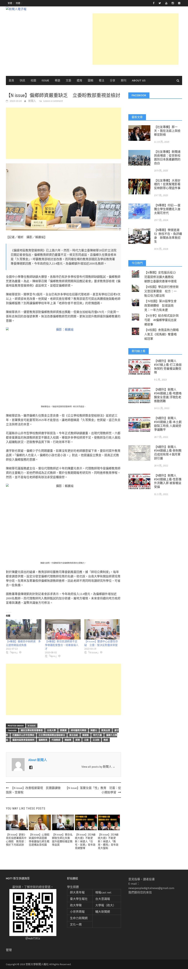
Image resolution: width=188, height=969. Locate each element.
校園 (33, 80)
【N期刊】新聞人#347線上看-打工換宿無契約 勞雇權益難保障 (168, 366)
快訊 (22, 80)
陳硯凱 (85, 735)
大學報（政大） (105, 905)
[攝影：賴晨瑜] (63, 365)
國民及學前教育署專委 (32, 730)
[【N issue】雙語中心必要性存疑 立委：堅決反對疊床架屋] (102, 629)
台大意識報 (102, 899)
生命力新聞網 (79, 918)
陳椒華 (68, 740)
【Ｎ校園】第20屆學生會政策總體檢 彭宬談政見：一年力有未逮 (160, 305)
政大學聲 (76, 905)
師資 (77, 740)
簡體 (18, 3)
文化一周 (76, 924)
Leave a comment (53, 100)
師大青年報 (77, 892)
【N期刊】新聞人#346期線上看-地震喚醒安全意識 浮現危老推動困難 (168, 395)
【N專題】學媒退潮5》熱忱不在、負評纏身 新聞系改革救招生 (168, 235)
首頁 (11, 80)
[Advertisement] (135, 39)
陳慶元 (94, 730)
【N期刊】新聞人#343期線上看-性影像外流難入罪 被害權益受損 (168, 481)
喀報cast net (103, 892)
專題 (57, 80)
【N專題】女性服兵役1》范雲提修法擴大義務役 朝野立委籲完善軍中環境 (160, 277)
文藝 (68, 80)
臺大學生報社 (79, 899)
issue (45, 80)
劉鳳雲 (63, 730)
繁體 (10, 3)
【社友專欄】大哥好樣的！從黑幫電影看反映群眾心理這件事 (167, 184)
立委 (86, 740)
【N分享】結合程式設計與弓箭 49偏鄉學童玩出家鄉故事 (161, 320)
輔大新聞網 (102, 911)
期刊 (123, 80)
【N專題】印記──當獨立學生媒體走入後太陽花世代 (167, 209)
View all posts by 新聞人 (98, 766)
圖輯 (90, 80)
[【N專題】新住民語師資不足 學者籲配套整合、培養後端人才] (62, 629)
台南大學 (51, 730)
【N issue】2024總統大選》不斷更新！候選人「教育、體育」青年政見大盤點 (108, 841)
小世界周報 (77, 911)
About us (139, 80)
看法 (101, 80)
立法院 (96, 740)
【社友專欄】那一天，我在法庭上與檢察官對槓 (167, 130)
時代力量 (97, 735)
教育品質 (105, 730)
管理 (9, 950)
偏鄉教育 (43, 740)
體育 (79, 80)
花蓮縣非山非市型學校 (23, 735)
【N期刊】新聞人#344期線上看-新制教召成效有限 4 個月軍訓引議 (168, 452)
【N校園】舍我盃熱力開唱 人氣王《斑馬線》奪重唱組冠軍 (163, 334)
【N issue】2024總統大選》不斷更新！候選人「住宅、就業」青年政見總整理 (85, 841)
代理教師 (56, 740)
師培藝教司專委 (78, 730)
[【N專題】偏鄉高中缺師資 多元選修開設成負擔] (23, 629)
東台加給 (73, 735)
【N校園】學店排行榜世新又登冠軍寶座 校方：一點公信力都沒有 (161, 291)
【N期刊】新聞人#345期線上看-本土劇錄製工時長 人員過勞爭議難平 (168, 423)
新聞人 (32, 100)
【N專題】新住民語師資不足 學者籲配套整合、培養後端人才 (62, 645)
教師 (106, 740)
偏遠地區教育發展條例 (23, 740)
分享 (112, 80)
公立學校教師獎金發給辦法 (52, 735)
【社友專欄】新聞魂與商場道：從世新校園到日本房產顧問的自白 (167, 157)
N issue (32, 725)
